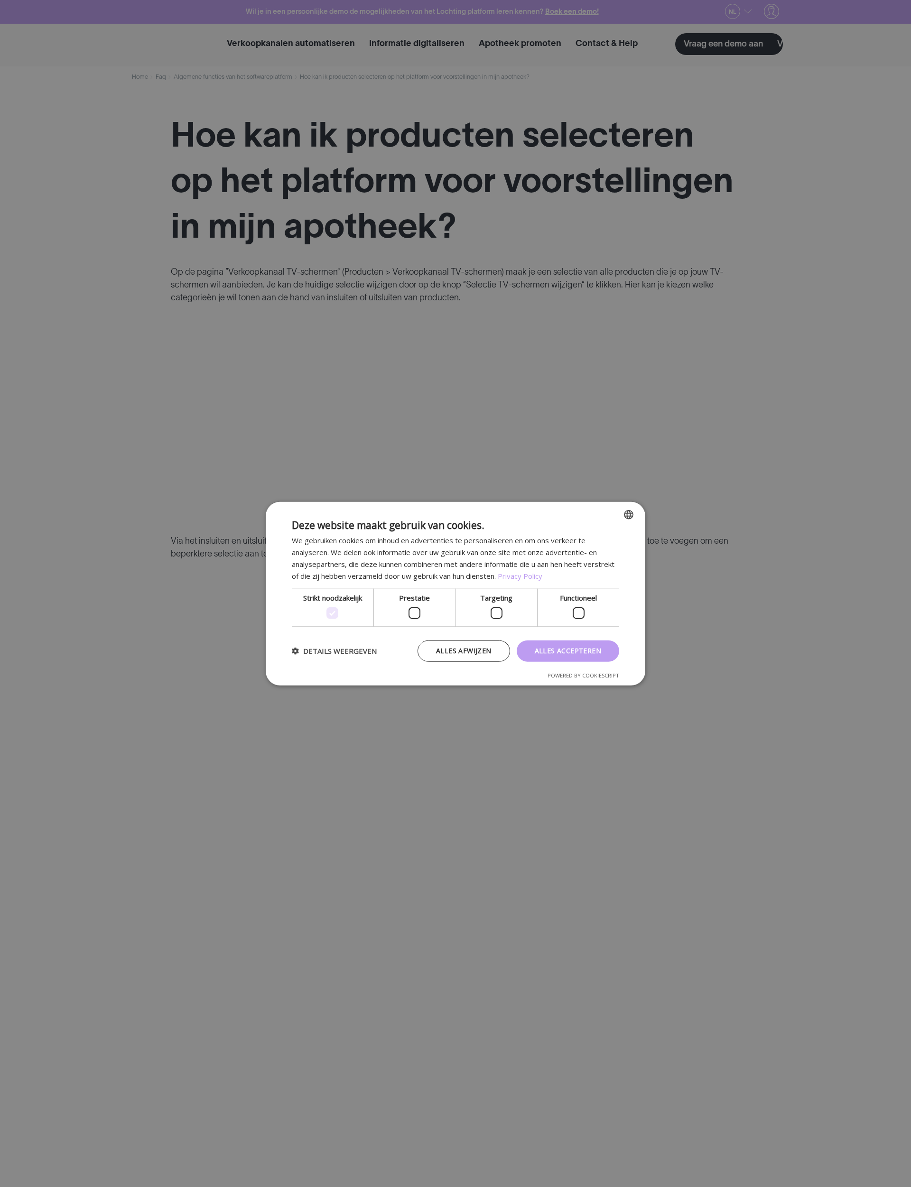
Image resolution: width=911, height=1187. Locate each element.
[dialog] (455, 593)
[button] (334, 651)
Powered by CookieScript (583, 674)
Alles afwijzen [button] (464, 650)
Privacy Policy (520, 575)
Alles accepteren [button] (568, 650)
